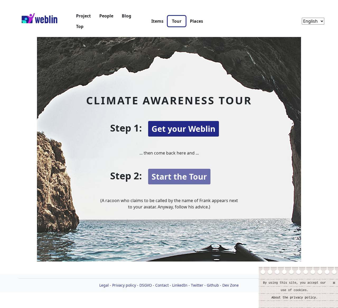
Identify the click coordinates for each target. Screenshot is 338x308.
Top (79, 26)
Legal (104, 285)
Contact (162, 285)
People (106, 16)
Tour (176, 21)
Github (213, 285)
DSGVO (145, 285)
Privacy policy (124, 285)
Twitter (197, 285)
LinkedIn (179, 285)
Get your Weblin (183, 128)
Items (157, 21)
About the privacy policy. (294, 298)
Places (196, 21)
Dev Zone (230, 285)
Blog (126, 16)
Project (83, 16)
